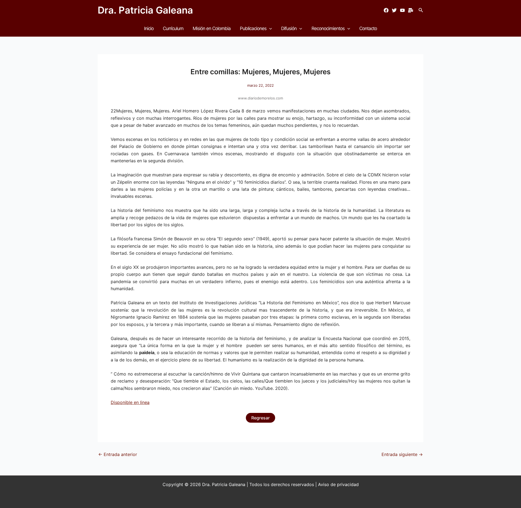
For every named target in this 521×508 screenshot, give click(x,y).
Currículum (173, 28)
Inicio (149, 28)
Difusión (289, 28)
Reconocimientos (328, 28)
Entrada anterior (117, 454)
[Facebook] (386, 10)
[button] (420, 10)
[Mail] (410, 10)
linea (144, 402)
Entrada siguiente (402, 454)
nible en (131, 402)
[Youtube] (402, 10)
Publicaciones (253, 28)
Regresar (260, 417)
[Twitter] (394, 10)
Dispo (117, 402)
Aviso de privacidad (338, 484)
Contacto (368, 28)
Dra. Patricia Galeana (145, 10)
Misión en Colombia (212, 28)
